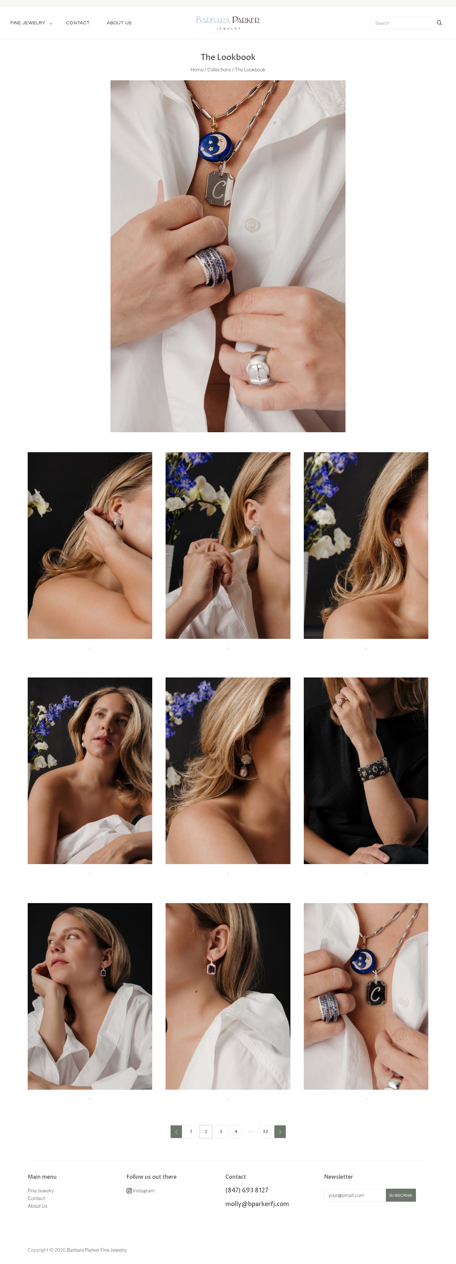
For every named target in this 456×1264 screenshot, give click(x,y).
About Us (119, 23)
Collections (219, 69)
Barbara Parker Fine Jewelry (96, 1250)
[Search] (439, 23)
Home (197, 69)
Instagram (143, 1190)
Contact (77, 23)
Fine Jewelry (27, 23)
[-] (90, 545)
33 (265, 1132)
